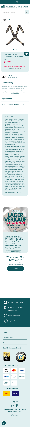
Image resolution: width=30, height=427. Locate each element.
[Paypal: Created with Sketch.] (6, 376)
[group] (15, 302)
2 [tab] (16, 49)
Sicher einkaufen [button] (9, 343)
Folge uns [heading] (15, 402)
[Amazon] (6, 370)
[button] (15, 250)
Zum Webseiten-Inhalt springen (8, 1)
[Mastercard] (14, 370)
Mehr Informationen (16, 68)
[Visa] (22, 370)
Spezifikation (7, 98)
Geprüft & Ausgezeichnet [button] (12, 348)
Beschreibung (7, 83)
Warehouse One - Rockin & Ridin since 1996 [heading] (15, 410)
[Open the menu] (4, 1)
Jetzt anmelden (15, 268)
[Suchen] (27, 12)
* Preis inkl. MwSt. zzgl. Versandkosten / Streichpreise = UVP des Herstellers (15, 414)
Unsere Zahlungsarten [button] (11, 365)
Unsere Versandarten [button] (10, 388)
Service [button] (5, 333)
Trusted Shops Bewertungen (13, 104)
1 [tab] (14, 49)
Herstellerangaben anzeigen (13, 192)
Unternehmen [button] (8, 338)
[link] (13, 407)
